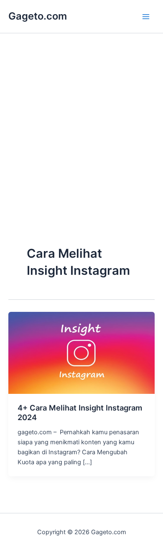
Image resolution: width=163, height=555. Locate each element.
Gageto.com (37, 16)
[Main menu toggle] (146, 16)
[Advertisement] (81, 157)
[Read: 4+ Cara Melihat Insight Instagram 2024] (81, 352)
